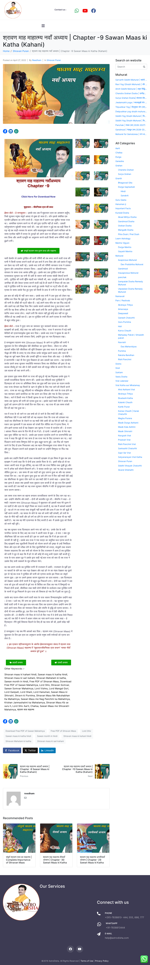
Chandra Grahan (126, 170)
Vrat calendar (121, 381)
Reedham (36, 60)
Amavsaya (123, 309)
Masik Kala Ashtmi (126, 427)
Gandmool (123, 268)
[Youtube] (85, 10)
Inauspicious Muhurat (128, 273)
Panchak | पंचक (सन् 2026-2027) (130, 125)
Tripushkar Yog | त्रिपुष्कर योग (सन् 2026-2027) (131, 107)
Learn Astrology (123, 238)
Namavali (119, 296)
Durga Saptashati (126, 187)
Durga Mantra (124, 247)
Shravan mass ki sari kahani (50, 741)
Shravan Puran (54, 60)
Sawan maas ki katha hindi (18, 736)
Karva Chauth (124, 330)
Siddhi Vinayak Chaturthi (130, 465)
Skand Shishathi (125, 470)
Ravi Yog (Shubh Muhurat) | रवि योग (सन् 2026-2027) (131, 84)
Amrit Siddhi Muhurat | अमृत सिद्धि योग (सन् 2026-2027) (131, 89)
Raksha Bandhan (126, 355)
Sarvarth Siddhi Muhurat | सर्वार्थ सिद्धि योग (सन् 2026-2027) (131, 79)
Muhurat (119, 255)
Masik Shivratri (125, 431)
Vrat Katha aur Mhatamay (127, 385)
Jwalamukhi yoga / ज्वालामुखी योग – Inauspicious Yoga (131, 102)
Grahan (118, 165)
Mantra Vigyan (122, 243)
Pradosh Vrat (124, 440)
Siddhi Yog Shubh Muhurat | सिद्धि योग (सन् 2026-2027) (131, 116)
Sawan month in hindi (47, 736)
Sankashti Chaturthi (127, 448)
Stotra (118, 363)
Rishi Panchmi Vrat (127, 444)
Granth (118, 178)
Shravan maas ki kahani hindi (77, 736)
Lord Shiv (86, 731)
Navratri (122, 342)
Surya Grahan (124, 174)
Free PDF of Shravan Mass (63, 731)
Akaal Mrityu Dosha (127, 217)
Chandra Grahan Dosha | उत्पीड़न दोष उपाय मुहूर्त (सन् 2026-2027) (131, 93)
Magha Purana (125, 418)
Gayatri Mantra (125, 251)
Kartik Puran (124, 406)
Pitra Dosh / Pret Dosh (128, 234)
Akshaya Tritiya (125, 305)
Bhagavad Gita (125, 182)
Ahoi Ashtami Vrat (126, 389)
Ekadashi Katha (125, 398)
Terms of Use (87, 961)
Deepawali (123, 313)
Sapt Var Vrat (124, 453)
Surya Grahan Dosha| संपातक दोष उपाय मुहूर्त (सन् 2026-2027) (131, 98)
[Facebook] (93, 10)
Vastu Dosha (121, 376)
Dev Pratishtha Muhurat (132, 264)
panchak (122, 277)
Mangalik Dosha (125, 230)
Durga (118, 157)
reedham (29, 793)
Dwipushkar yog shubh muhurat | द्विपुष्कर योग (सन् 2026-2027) (131, 111)
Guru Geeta (120, 200)
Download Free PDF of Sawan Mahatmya (25, 731)
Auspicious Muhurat (127, 260)
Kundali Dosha (122, 213)
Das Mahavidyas (129, 346)
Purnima (122, 351)
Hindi (123, 191)
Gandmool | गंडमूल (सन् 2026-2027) (131, 129)
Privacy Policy (102, 961)
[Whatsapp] (76, 10)
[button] (5, 131)
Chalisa (118, 152)
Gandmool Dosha (126, 221)
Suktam (119, 372)
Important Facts (123, 208)
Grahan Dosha (125, 225)
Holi (120, 326)
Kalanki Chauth (125, 402)
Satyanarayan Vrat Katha (130, 457)
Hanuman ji (120, 204)
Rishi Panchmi (124, 359)
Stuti (117, 368)
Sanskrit (124, 195)
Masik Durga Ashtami (128, 422)
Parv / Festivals (122, 300)
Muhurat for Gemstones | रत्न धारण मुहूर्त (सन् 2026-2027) (131, 134)
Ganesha (119, 161)
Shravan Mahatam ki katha (18, 741)
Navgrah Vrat (124, 435)
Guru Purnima (124, 322)
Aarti (117, 148)
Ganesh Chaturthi (126, 317)
